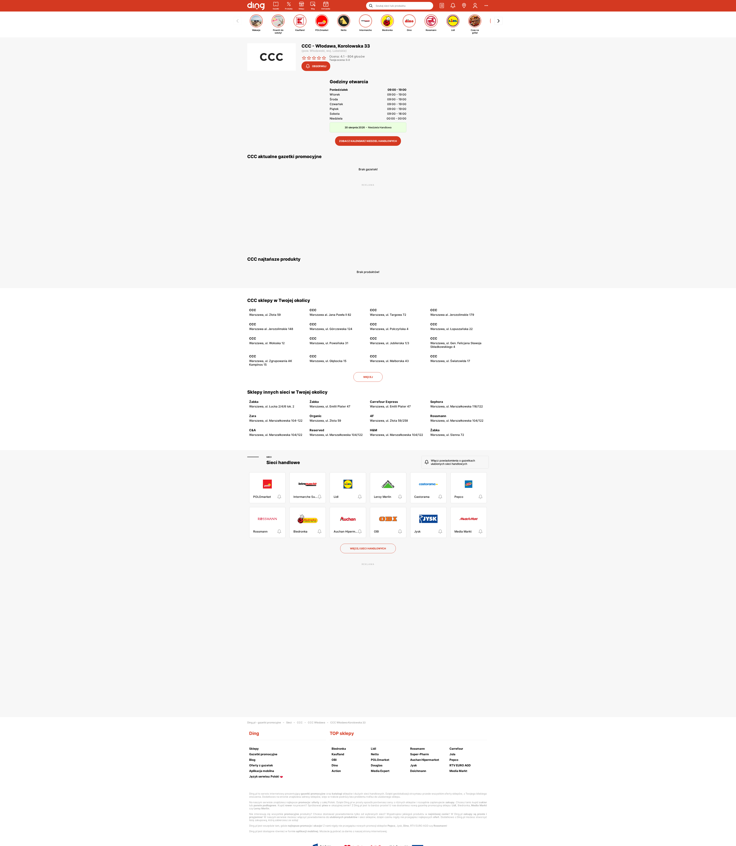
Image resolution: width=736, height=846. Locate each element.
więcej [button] (368, 376)
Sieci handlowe (283, 462)
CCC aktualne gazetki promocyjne (284, 156)
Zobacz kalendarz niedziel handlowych (368, 141)
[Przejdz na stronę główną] (255, 6)
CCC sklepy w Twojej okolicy (278, 300)
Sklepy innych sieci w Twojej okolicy (287, 392)
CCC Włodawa (316, 722)
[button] (441, 5)
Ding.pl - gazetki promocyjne (264, 722)
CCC (300, 722)
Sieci (269, 457)
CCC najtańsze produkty (274, 259)
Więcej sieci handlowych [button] (368, 548)
